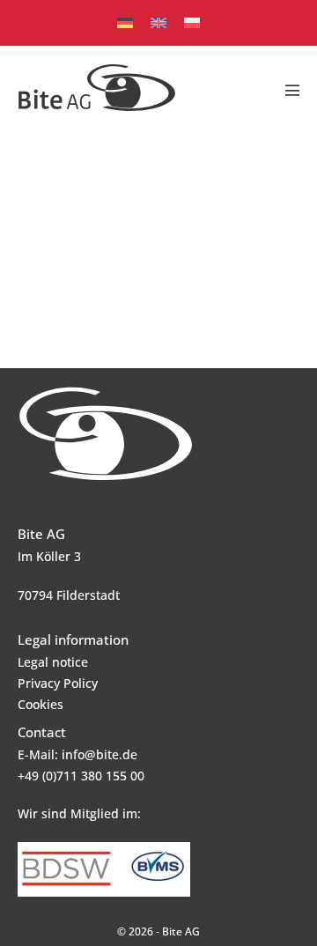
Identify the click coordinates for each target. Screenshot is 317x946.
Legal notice (53, 662)
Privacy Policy (58, 683)
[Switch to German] (125, 23)
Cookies (40, 704)
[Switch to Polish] (192, 23)
